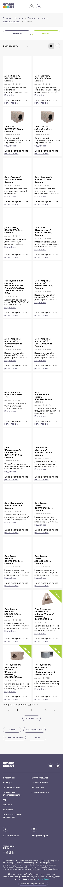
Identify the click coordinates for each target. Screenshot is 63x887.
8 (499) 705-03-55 (11, 836)
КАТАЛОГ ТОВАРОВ (40, 778)
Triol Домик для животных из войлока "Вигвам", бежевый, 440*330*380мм (44, 614)
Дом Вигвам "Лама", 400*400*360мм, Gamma (43, 507)
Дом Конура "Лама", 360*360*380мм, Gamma (43, 560)
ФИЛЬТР (46, 33)
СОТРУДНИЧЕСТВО (11, 788)
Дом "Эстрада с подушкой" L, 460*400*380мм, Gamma (43, 284)
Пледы (37, 737)
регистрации (11, 103)
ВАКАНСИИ (7, 805)
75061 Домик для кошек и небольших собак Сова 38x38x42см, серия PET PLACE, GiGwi (14, 287)
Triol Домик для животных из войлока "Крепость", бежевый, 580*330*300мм (13, 671)
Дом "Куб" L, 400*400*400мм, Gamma (13, 129)
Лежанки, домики (11, 21)
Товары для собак (37, 18)
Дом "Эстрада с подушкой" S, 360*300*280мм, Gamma (43, 342)
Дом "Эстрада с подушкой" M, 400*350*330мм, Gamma (13, 342)
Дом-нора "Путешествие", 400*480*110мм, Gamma (43, 231)
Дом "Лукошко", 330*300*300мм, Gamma (13, 179)
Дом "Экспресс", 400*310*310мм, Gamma (43, 179)
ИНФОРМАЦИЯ (38, 788)
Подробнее (43, 879)
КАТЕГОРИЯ (17, 33)
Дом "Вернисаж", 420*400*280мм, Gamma (13, 505)
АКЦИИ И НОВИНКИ (40, 783)
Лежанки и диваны (14, 737)
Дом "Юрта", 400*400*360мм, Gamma (13, 230)
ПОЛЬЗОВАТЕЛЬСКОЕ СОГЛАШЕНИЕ (12, 816)
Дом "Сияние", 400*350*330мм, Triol (13, 394)
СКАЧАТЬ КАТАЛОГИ (40, 793)
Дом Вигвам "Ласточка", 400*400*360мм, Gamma (43, 451)
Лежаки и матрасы (34, 730)
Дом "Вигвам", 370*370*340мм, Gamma (13, 78)
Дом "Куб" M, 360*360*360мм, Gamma (43, 129)
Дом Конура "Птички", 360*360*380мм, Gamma (13, 613)
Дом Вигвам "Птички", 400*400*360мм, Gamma (13, 560)
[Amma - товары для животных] (9, 5)
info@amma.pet (40, 836)
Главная (7, 18)
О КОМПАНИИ (9, 778)
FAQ (4, 800)
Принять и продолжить (33, 883)
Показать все (31, 718)
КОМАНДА (7, 783)
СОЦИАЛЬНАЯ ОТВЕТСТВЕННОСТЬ (12, 794)
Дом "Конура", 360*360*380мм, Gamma (43, 78)
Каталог (19, 18)
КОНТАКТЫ (8, 810)
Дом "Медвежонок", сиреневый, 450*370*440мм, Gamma (13, 452)
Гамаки (12, 730)
